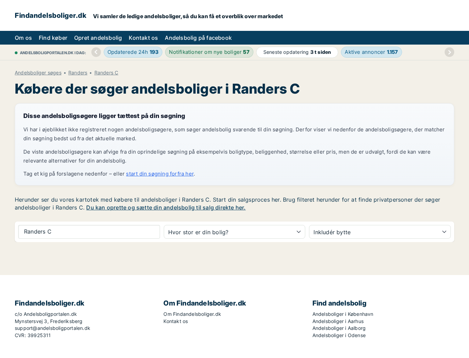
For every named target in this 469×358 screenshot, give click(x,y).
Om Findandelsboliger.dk (192, 314)
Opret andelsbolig (98, 37)
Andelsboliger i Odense (339, 335)
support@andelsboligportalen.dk (52, 328)
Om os (23, 37)
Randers (77, 72)
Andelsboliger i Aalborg (339, 328)
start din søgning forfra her (160, 173)
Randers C (106, 72)
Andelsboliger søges (38, 72)
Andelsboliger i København (343, 314)
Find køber (53, 37)
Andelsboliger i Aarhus (338, 321)
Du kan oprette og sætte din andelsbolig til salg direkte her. (165, 207)
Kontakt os (143, 37)
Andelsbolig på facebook (198, 37)
